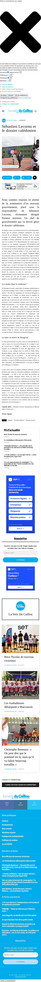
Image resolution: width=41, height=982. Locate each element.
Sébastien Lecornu (30, 420)
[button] (20, 32)
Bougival (10, 420)
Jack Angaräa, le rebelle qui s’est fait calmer (19, 915)
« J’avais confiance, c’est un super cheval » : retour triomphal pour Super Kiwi (20, 455)
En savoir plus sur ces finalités (11, 91)
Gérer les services (7, 87)
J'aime (7, 800)
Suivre (21, 800)
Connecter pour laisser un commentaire (20, 785)
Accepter (3, 95)
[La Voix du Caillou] (4, 120)
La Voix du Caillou (12, 120)
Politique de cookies (8, 101)
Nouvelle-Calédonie (11, 166)
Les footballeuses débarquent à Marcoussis (17, 440)
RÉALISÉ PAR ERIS (20, 976)
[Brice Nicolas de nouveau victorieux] (20, 639)
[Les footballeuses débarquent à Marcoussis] (20, 685)
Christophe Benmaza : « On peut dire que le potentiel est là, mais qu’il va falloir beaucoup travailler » (18, 447)
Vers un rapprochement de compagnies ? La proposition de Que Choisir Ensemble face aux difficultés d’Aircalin (19, 463)
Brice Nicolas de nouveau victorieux (15, 434)
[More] (35, 178)
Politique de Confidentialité (10, 104)
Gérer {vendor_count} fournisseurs (12, 89)
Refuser (10, 95)
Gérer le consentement (8, 981)
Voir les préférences (21, 95)
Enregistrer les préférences (9, 98)
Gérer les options (7, 84)
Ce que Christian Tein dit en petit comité (17, 920)
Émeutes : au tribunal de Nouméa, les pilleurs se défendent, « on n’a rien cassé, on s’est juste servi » (20, 933)
